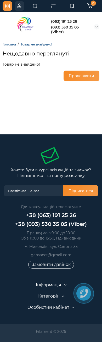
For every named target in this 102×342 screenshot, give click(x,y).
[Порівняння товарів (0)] (53, 6)
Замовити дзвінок (51, 264)
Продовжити (81, 75)
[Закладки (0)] (71, 6)
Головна (9, 44)
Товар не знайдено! (36, 44)
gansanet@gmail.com (51, 255)
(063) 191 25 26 (64, 21)
